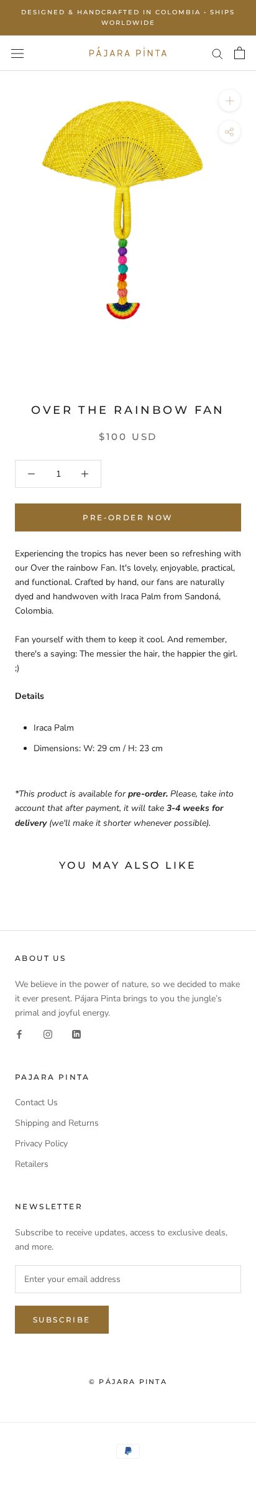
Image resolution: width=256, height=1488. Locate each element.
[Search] (217, 53)
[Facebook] (19, 1034)
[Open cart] (239, 53)
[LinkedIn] (76, 1034)
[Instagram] (47, 1034)
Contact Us (36, 1102)
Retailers (31, 1164)
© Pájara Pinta (128, 1381)
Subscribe (62, 1319)
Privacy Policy (41, 1143)
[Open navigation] (17, 53)
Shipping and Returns (57, 1123)
